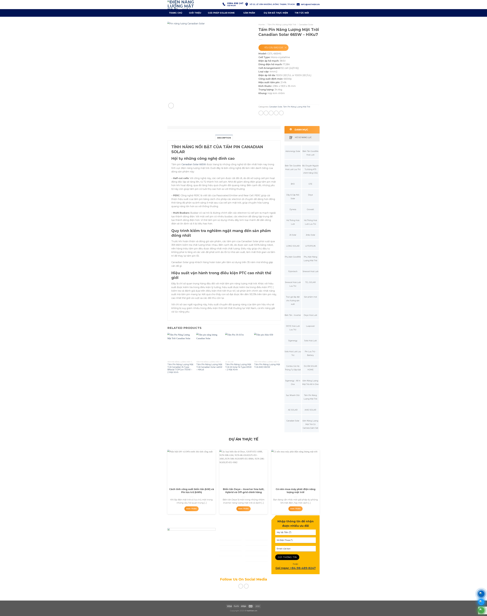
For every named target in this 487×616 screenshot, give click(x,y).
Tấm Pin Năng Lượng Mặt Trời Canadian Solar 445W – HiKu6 (209, 367)
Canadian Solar (306, 24)
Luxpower (310, 326)
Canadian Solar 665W (193, 164)
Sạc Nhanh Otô (293, 395)
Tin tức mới (302, 13)
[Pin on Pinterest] (276, 113)
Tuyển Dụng (252, 558)
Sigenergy (292, 341)
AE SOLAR (293, 410)
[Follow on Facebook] (240, 586)
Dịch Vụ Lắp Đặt (228, 542)
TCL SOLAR (310, 282)
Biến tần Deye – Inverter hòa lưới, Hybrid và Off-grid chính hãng (243, 491)
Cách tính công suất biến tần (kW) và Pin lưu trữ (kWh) (191, 491)
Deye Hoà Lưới (310, 315)
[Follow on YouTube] (246, 586)
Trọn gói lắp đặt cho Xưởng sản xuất (293, 300)
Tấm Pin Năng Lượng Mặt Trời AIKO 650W (267, 365)
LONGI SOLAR (292, 246)
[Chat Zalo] (481, 602)
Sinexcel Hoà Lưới (310, 271)
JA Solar (292, 235)
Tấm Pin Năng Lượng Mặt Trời (281, 24)
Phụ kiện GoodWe (293, 257)
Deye (310, 195)
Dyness (293, 209)
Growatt (310, 209)
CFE (310, 184)
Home (261, 24)
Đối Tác (249, 542)
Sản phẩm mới (310, 297)
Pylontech (292, 271)
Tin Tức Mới (252, 553)
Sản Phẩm (249, 13)
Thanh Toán (252, 548)
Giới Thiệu (225, 537)
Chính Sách (251, 537)
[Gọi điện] (481, 610)
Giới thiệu (195, 13)
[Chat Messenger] (481, 594)
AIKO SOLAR (310, 410)
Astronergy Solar (292, 151)
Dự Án (223, 553)
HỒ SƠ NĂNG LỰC (303, 137)
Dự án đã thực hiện (276, 13)
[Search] (317, 13)
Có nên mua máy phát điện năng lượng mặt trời (295, 491)
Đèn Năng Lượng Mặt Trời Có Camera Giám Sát (310, 424)
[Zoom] (171, 105)
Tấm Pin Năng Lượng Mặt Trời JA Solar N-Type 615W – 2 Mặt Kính (238, 367)
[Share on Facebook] (261, 113)
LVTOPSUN (310, 246)
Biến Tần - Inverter (293, 315)
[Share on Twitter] (266, 113)
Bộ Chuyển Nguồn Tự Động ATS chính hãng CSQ (310, 169)
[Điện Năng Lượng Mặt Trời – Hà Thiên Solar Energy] (186, 4)
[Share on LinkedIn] (281, 113)
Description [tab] (224, 138)
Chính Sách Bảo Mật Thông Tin (254, 566)
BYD (293, 184)
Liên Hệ (223, 558)
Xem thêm (191, 509)
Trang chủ (175, 13)
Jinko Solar (310, 235)
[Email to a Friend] (271, 113)
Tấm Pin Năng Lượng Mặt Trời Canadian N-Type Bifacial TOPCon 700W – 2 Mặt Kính (180, 368)
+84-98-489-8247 (303, 568)
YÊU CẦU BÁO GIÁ (273, 47)
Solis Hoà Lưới (310, 341)
